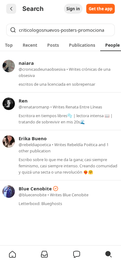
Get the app (100, 9)
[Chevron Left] (11, 9)
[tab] (9, 45)
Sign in (73, 9)
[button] (12, 254)
